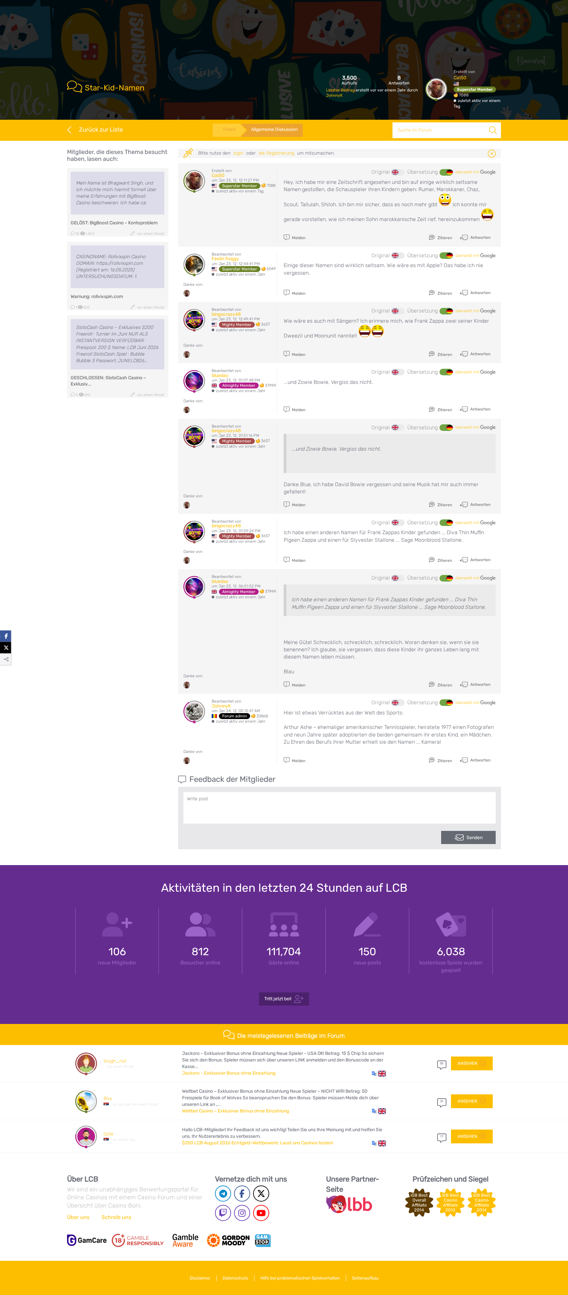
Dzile (108, 1134)
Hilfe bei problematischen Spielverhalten (300, 1278)
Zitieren (444, 238)
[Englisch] (398, 172)
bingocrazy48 (226, 314)
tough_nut (115, 1061)
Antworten (479, 237)
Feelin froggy (225, 258)
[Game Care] (86, 1240)
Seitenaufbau (365, 1278)
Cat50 (460, 78)
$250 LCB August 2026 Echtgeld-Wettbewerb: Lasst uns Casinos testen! (257, 1143)
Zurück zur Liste (101, 129)
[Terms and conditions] (137, 1240)
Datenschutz (235, 1278)
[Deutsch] (446, 172)
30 (441, 1063)
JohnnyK (334, 95)
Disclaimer (200, 1278)
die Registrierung (276, 153)
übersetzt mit (467, 172)
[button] (379, 1073)
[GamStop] (262, 1240)
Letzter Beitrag (341, 90)
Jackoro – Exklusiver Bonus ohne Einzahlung (228, 1073)
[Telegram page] (223, 1193)
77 (441, 1136)
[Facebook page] (242, 1193)
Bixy (108, 1098)
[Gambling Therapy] (228, 1240)
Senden (474, 837)
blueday (220, 375)
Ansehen (467, 1063)
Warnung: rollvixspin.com (97, 296)
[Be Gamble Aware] (185, 1240)
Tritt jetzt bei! (277, 999)
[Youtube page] (261, 1213)
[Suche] (493, 130)
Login (238, 153)
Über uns (78, 1217)
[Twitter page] (261, 1193)
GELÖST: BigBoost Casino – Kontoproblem (114, 223)
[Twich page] (223, 1213)
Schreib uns (116, 1217)
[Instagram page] (242, 1213)
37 (441, 1101)
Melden (298, 238)
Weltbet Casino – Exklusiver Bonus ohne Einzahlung (235, 1111)
